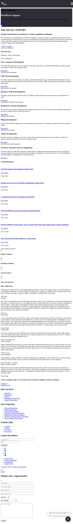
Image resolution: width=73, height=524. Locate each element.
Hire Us (3, 24)
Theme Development (11, 408)
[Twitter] (5, 455)
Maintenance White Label (12, 398)
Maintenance (8, 395)
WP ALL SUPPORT (20, 467)
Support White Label (11, 400)
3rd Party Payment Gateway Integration (16, 416)
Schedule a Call (5, 385)
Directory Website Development (14, 413)
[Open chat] (68, 519)
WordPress (8, 393)
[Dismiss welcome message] (68, 512)
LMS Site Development (12, 411)
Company (7, 426)
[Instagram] (5, 452)
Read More (4, 70)
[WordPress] (5, 453)
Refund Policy (9, 462)
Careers (7, 428)
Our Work (8, 430)
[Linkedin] (5, 450)
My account (8, 431)
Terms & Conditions (11, 460)
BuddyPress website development (15, 415)
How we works (7, 46)
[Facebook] (5, 448)
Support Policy (9, 464)
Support (7, 397)
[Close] (1, 480)
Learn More (4, 22)
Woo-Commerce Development (14, 418)
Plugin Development (11, 410)
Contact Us (4, 383)
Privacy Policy (9, 458)
